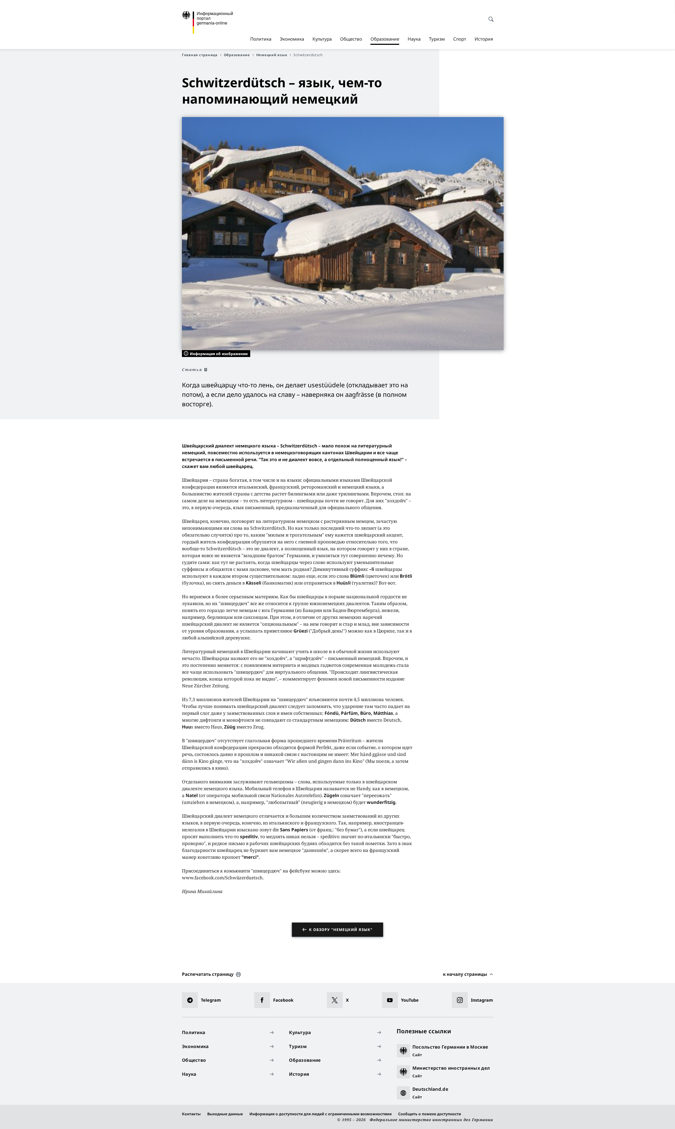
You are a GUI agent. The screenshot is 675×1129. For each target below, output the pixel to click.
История (484, 39)
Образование (384, 40)
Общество (351, 39)
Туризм (437, 39)
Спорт (459, 39)
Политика (260, 39)
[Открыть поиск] (489, 16)
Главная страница (200, 54)
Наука (414, 39)
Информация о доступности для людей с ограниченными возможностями (320, 1113)
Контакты (191, 1113)
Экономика (292, 39)
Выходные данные (225, 1113)
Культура (322, 39)
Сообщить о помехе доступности (429, 1113)
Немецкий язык (271, 54)
